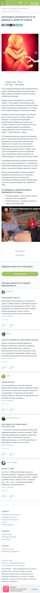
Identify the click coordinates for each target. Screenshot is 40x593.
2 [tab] (20, 73)
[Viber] (13, 25)
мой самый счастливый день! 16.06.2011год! (14, 425)
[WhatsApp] (16, 25)
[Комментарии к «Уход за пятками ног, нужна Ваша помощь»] (11, 367)
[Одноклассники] (5, 25)
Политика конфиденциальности (13, 563)
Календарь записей (9, 537)
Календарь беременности (18, 8)
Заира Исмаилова (13, 418)
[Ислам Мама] (3, 3)
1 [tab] (17, 73)
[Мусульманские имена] (26, 3)
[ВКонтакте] (3, 25)
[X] (11, 25)
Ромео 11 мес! (8, 469)
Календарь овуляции (9, 517)
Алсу (9, 462)
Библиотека (6, 539)
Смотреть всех (20, 274)
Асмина (10, 291)
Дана (9, 333)
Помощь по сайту (8, 549)
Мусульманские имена (10, 520)
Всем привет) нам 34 (11, 298)
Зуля (8, 376)
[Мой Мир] (8, 25)
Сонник (4, 522)
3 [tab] (23, 73)
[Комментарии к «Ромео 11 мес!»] (11, 496)
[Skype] (19, 25)
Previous (4, 52)
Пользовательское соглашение (13, 565)
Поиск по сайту (7, 560)
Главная (4, 8)
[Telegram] (22, 25)
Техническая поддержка (10, 551)
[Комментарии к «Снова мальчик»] (11, 410)
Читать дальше (7, 316)
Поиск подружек (8, 525)
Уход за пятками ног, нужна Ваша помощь (20, 340)
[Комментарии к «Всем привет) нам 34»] (11, 325)
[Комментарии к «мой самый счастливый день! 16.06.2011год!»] (11, 454)
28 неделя (20, 251)
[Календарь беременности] (20, 3)
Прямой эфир (6, 534)
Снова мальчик (8, 382)
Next (36, 52)
